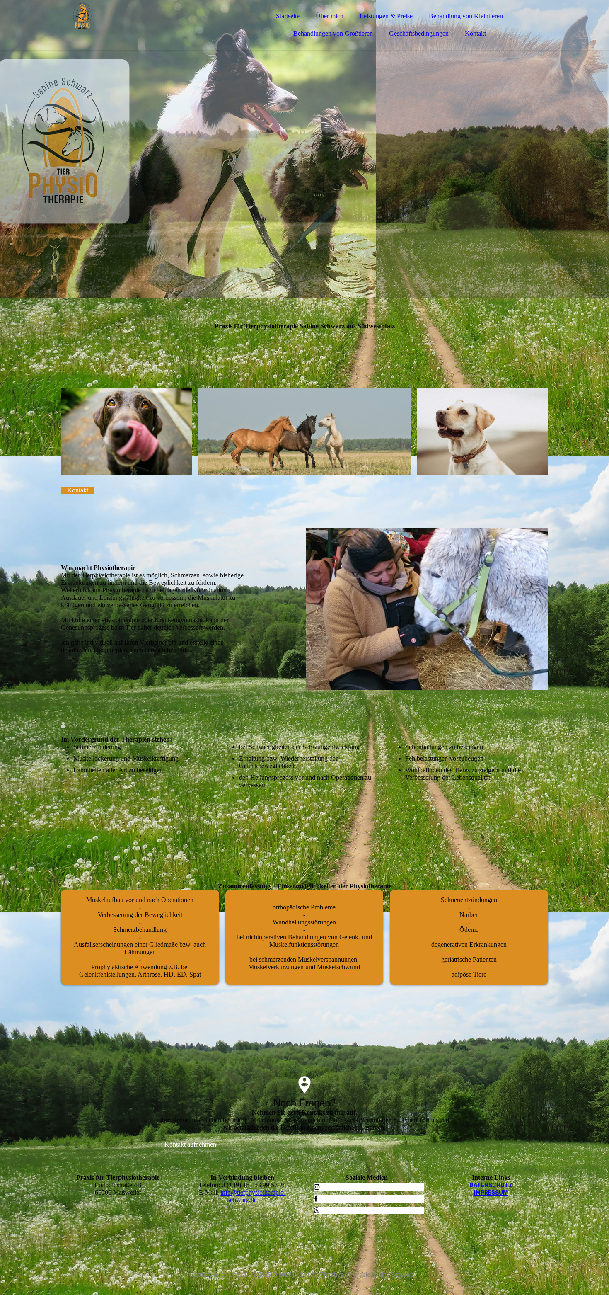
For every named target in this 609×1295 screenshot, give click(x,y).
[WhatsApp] (317, 1210)
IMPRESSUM (491, 1192)
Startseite (288, 15)
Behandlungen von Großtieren (333, 33)
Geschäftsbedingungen (419, 33)
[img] (133, 29)
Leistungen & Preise (386, 15)
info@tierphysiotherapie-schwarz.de (252, 1196)
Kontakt (475, 33)
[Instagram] (317, 1187)
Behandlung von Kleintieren (466, 15)
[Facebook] (316, 1198)
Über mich (329, 15)
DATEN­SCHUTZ (490, 1185)
